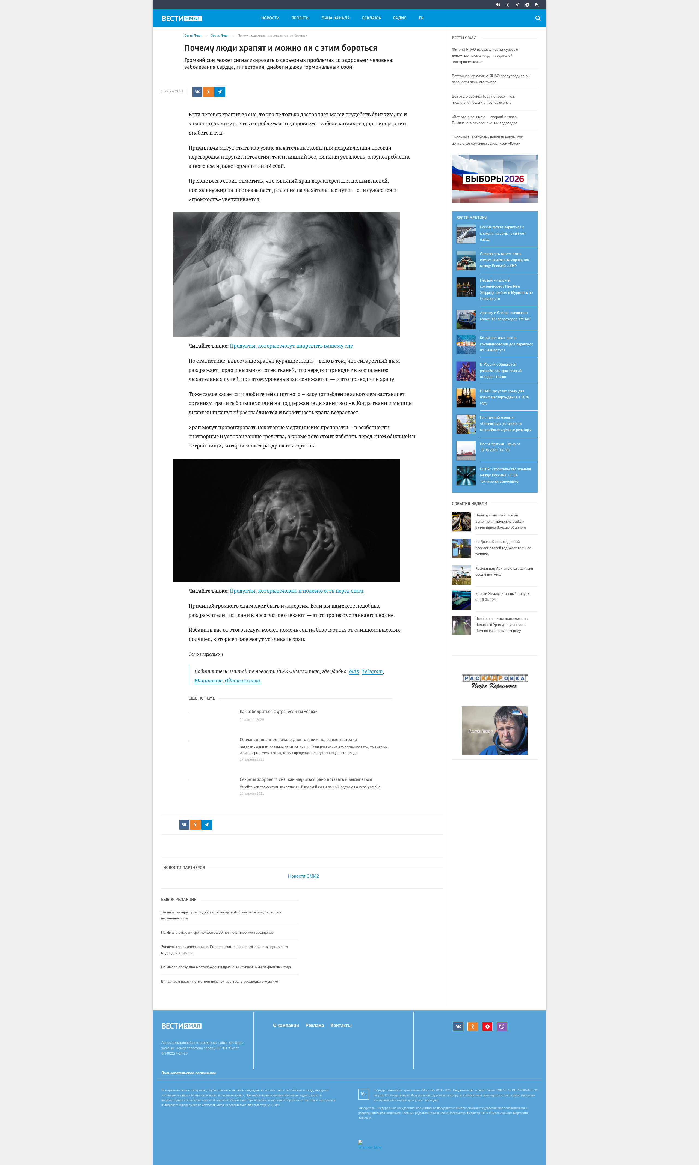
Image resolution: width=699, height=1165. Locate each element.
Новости (270, 18)
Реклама (371, 18)
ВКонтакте (208, 681)
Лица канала (335, 18)
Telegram (372, 671)
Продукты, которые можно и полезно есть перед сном (296, 591)
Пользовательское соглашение (188, 1073)
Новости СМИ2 (303, 876)
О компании (286, 1025)
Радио (400, 18)
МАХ (354, 671)
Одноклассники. (243, 681)
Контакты (341, 1025)
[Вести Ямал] (183, 19)
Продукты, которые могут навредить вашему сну (291, 346)
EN (421, 18)
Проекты (300, 18)
